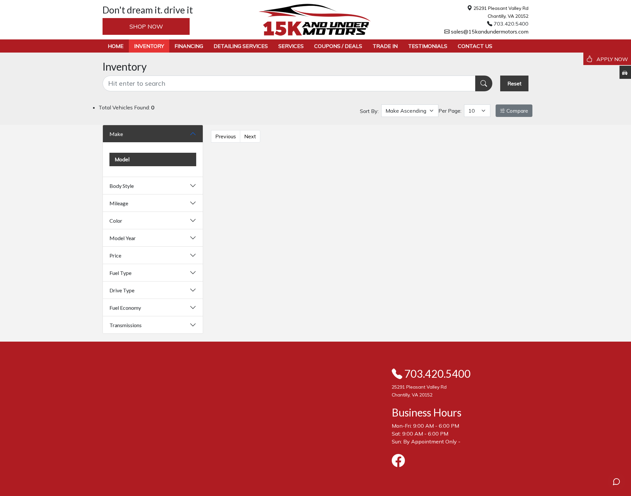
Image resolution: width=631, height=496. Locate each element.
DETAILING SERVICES (241, 46)
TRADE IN (385, 46)
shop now (146, 26)
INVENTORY (149, 46)
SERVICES (291, 46)
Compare (516, 110)
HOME (116, 46)
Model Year (122, 238)
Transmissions (125, 325)
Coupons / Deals (338, 46)
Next (250, 136)
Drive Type (121, 290)
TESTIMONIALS (427, 46)
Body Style (121, 186)
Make (116, 134)
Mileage (118, 203)
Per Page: (449, 110)
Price (115, 255)
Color (115, 220)
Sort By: (369, 111)
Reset (514, 83)
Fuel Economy (125, 307)
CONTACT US (475, 46)
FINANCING (189, 46)
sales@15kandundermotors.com (489, 31)
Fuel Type (120, 273)
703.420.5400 (436, 373)
